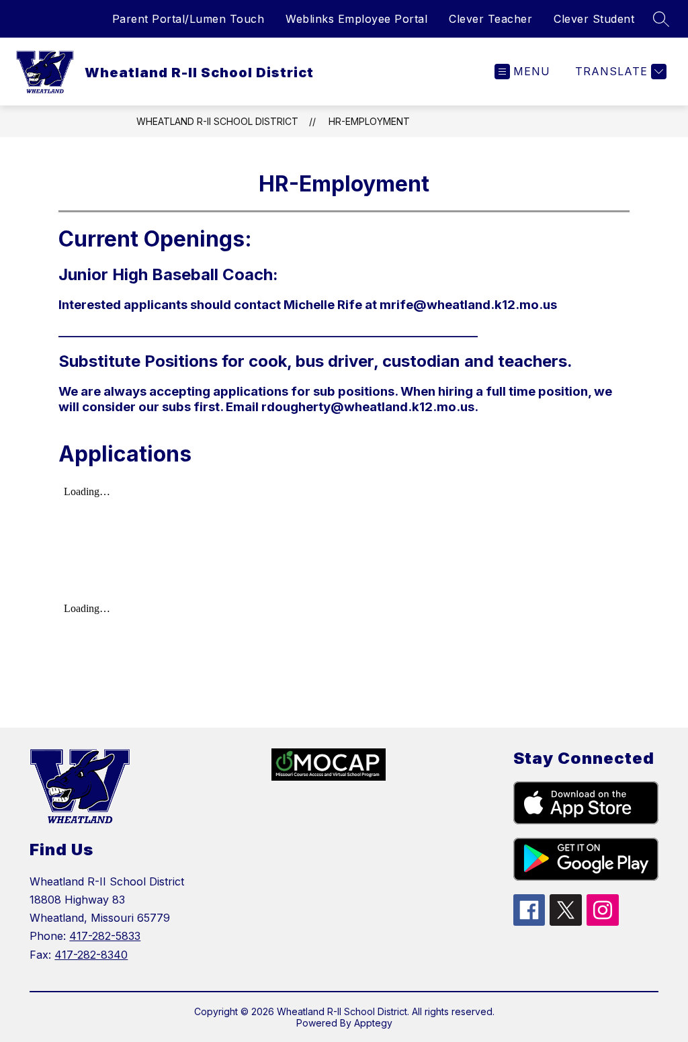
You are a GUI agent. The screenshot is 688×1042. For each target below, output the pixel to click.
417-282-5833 (104, 936)
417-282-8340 (91, 954)
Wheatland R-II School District (217, 121)
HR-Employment (369, 121)
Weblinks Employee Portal (356, 19)
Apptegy (373, 1023)
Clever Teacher (490, 19)
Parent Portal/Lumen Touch (188, 19)
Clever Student (594, 19)
